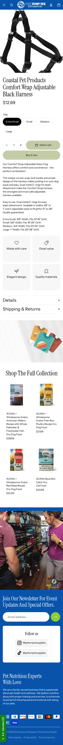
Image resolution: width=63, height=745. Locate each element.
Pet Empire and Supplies (25, 732)
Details (9, 300)
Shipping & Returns (21, 309)
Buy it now (31, 155)
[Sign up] (55, 617)
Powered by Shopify (47, 732)
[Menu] (4, 5)
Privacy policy (30, 737)
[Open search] (11, 5)
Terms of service (46, 737)
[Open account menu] (51, 5)
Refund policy (15, 737)
